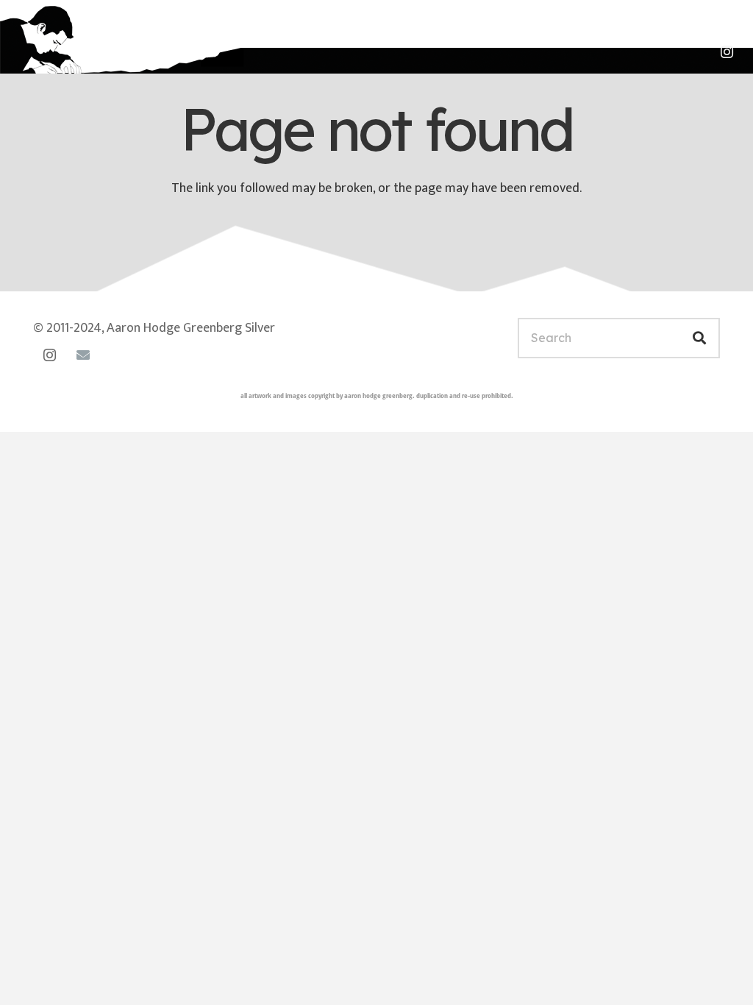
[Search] (699, 338)
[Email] (82, 355)
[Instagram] (726, 52)
